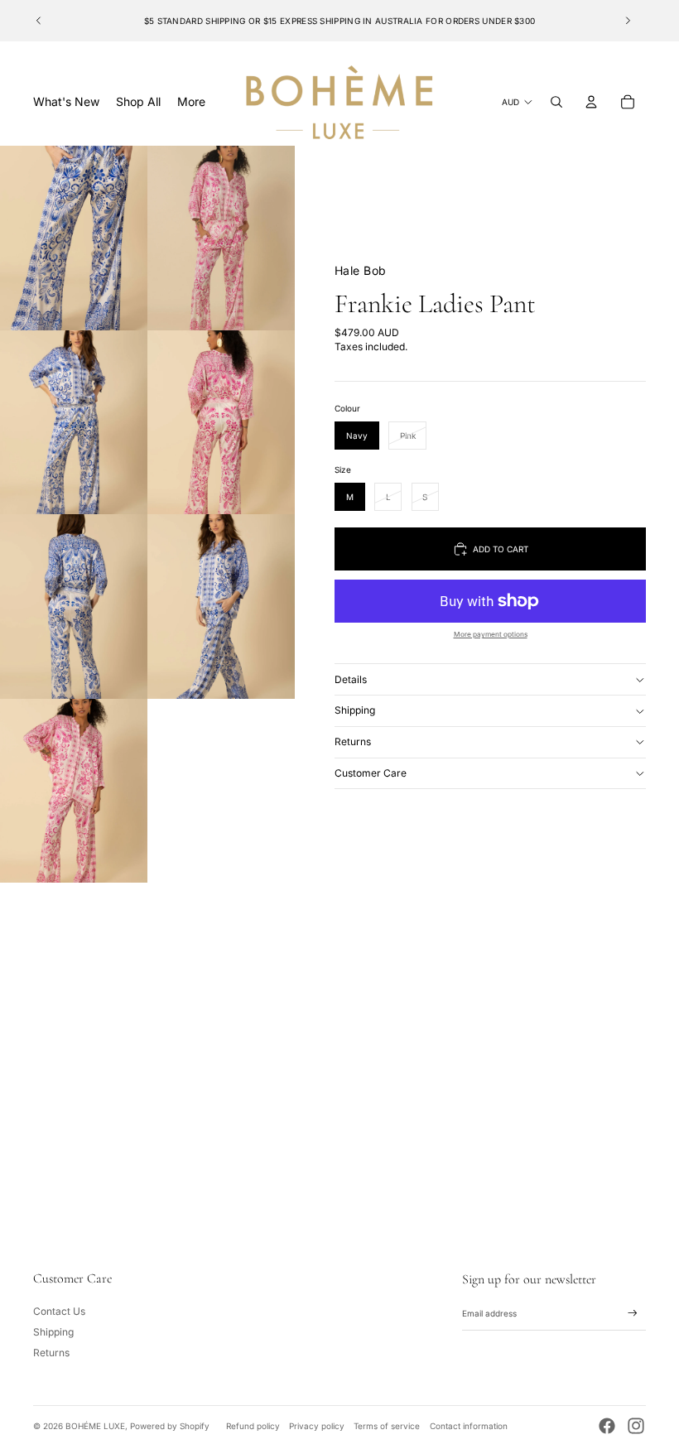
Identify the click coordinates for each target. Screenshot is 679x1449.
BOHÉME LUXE (95, 1426)
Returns (353, 741)
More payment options (490, 634)
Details (351, 679)
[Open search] (556, 102)
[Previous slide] (39, 20)
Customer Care (371, 773)
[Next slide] (627, 20)
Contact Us (59, 1311)
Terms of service (387, 1426)
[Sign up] (632, 1313)
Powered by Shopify (169, 1426)
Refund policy (253, 1426)
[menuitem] (191, 102)
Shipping (355, 710)
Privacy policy (316, 1426)
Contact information (469, 1426)
